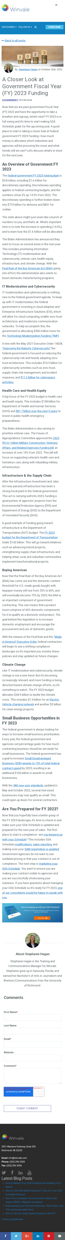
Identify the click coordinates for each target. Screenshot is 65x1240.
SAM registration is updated (41, 849)
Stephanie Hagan (28, 69)
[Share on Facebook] (5, 1236)
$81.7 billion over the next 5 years (36, 411)
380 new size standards (28, 785)
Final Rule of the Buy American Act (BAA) (27, 268)
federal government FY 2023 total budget (33, 175)
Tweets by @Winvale (12, 1219)
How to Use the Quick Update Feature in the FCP (31, 1213)
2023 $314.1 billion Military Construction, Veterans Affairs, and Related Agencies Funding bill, (30, 442)
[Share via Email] (59, 1236)
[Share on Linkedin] (37, 1236)
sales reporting (42, 844)
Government (10, 100)
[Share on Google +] (27, 1236)
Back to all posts (15, 40)
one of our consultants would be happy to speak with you (32, 892)
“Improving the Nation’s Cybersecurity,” (26, 348)
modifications (23, 844)
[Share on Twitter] (16, 1236)
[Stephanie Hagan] (8, 68)
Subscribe (54, 27)
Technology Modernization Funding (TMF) (33, 336)
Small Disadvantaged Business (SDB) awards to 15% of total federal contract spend (30, 763)
